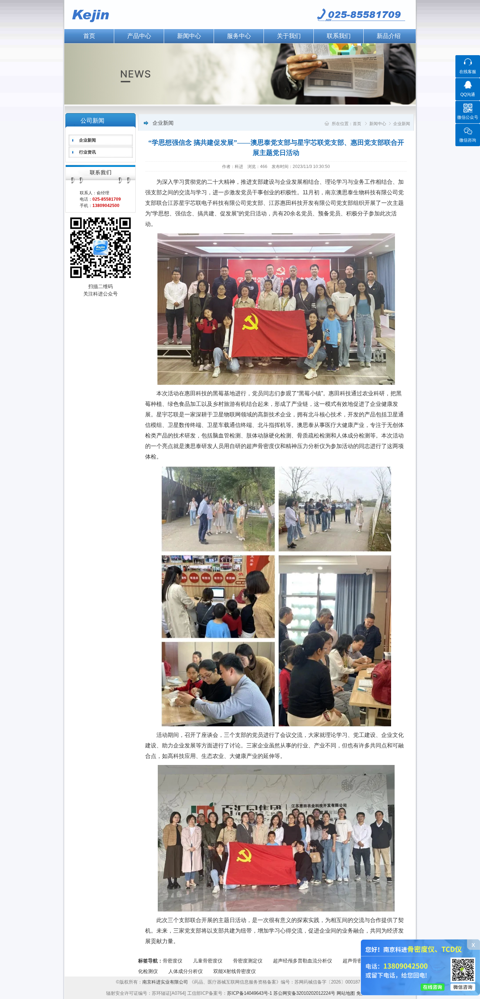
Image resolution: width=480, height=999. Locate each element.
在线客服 (467, 71)
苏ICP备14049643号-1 (249, 993)
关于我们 (289, 36)
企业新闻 (87, 140)
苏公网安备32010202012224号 (304, 993)
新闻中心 (189, 36)
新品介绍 (389, 36)
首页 (89, 36)
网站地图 (346, 993)
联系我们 (339, 36)
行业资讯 (87, 152)
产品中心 (139, 36)
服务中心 (239, 36)
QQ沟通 (467, 94)
